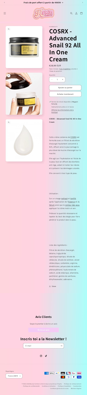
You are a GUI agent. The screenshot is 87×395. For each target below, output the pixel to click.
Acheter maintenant (65, 94)
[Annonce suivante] (82, 2)
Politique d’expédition (64, 386)
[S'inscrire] (61, 345)
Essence (71, 201)
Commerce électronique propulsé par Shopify (48, 384)
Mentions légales (76, 388)
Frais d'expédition (65, 69)
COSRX (73, 137)
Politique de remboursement (72, 384)
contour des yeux (72, 205)
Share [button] (54, 286)
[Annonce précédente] (4, 2)
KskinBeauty (30, 384)
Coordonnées (77, 386)
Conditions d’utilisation (49, 386)
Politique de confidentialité (31, 386)
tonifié (73, 198)
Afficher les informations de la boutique (62, 111)
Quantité (52, 75)
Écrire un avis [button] (43, 330)
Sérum (52, 205)
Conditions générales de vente (59, 388)
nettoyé (64, 198)
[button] (4, 13)
